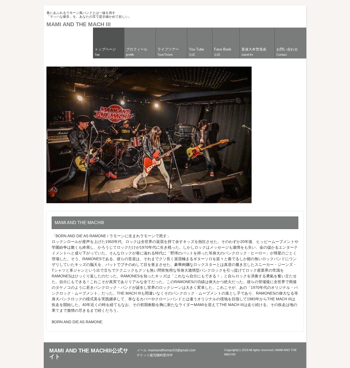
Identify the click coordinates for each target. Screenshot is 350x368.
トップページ (105, 52)
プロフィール (136, 52)
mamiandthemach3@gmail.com (172, 350)
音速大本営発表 (253, 52)
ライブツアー (168, 52)
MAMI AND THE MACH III (78, 24)
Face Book (222, 52)
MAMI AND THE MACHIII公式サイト (88, 354)
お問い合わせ (287, 52)
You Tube (196, 52)
